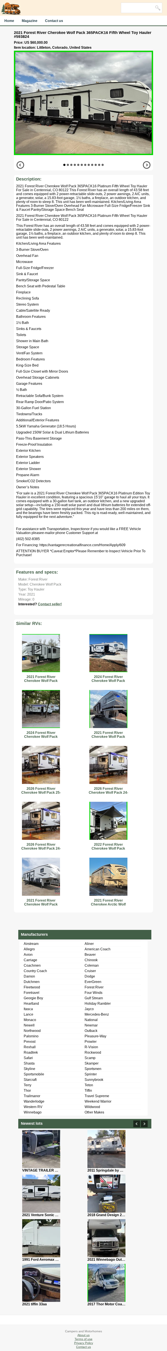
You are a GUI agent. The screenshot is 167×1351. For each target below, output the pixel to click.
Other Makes (94, 1112)
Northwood (32, 1031)
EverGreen (93, 982)
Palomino (31, 1036)
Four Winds (93, 992)
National (91, 1020)
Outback (91, 1031)
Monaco (30, 1020)
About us (83, 1335)
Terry (27, 1085)
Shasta (29, 1063)
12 (103, 165)
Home (9, 21)
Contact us (54, 21)
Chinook (91, 960)
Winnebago (33, 1112)
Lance (28, 1014)
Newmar (91, 1025)
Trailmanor (32, 1096)
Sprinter (91, 1074)
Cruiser (90, 971)
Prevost (29, 1041)
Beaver (90, 954)
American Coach (97, 949)
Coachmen (32, 965)
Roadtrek (31, 1052)
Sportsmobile (34, 1074)
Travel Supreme (97, 1096)
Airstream (31, 944)
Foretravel (31, 992)
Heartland (31, 1003)
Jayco (89, 1009)
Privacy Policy (83, 1343)
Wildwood (92, 1107)
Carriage (30, 960)
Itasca (28, 1009)
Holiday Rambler (98, 1003)
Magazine (29, 21)
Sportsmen (93, 1069)
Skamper (92, 1063)
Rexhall (30, 1047)
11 (99, 165)
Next (146, 165)
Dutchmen (32, 982)
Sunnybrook (94, 1079)
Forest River (94, 987)
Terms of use (83, 1339)
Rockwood (93, 1052)
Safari (28, 1058)
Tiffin (88, 1090)
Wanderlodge (34, 1101)
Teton (89, 1085)
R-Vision (91, 1047)
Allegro (29, 949)
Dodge (90, 976)
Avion (28, 954)
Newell (29, 1025)
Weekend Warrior (98, 1101)
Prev (20, 165)
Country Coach (35, 971)
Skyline (29, 1069)
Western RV (33, 1107)
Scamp (90, 1058)
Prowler (91, 1041)
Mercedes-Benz (97, 1014)
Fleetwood (32, 987)
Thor (27, 1090)
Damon (29, 976)
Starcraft (30, 1079)
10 (96, 165)
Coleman (92, 965)
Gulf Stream (94, 998)
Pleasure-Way (95, 1036)
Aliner (89, 944)
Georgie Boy (33, 998)
